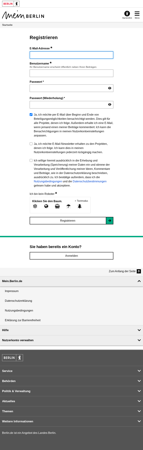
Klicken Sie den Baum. (47, 201)
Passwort (37, 81)
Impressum (11, 291)
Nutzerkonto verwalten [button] (17, 340)
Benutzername (41, 63)
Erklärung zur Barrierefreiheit (22, 320)
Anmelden (71, 255)
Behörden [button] (9, 381)
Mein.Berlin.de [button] (12, 281)
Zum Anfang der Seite (122, 271)
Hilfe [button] (5, 330)
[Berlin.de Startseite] (12, 357)
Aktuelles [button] (8, 401)
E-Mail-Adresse (41, 48)
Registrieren (67, 220)
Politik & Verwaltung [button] (16, 391)
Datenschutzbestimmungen (90, 181)
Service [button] (7, 371)
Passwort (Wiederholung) (47, 98)
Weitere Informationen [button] (17, 421)
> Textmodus (81, 201)
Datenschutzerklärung (18, 300)
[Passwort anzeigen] (109, 88)
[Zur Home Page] (23, 15)
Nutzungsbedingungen (48, 181)
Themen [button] (7, 411)
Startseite (7, 24)
